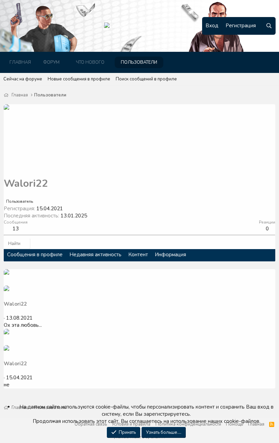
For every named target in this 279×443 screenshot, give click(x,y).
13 (16, 228)
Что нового (90, 62)
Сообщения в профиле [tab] (35, 254)
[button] (65, 62)
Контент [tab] (138, 254)
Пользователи (139, 62)
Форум (51, 62)
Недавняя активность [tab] (95, 254)
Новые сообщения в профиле (79, 79)
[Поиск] (269, 26)
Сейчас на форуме (22, 79)
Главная (20, 62)
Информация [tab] (170, 254)
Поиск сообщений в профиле (146, 79)
